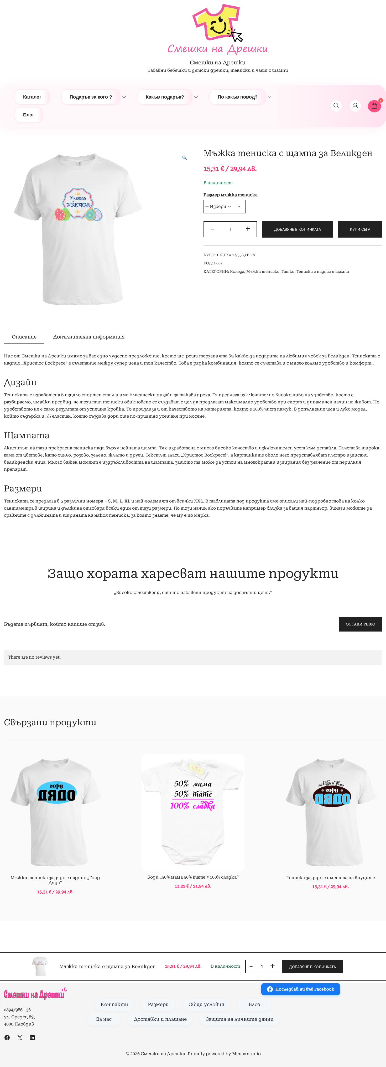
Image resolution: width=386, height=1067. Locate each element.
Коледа (237, 271)
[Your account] (355, 106)
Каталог (32, 97)
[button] (184, 158)
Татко (287, 271)
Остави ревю (360, 624)
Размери (158, 1004)
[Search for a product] (336, 106)
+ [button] (248, 228)
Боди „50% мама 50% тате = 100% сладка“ (193, 877)
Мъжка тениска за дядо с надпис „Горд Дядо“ (55, 880)
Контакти (114, 1004)
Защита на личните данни (240, 1019)
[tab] (24, 337)
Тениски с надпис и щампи (322, 271)
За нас (104, 1019)
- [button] (213, 228)
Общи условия (206, 1004)
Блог (28, 114)
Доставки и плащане (160, 1019)
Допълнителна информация (89, 337)
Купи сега (360, 229)
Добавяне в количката (297, 229)
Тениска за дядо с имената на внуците (330, 877)
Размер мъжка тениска (231, 194)
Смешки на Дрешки (218, 62)
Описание (24, 337)
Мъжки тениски (262, 271)
